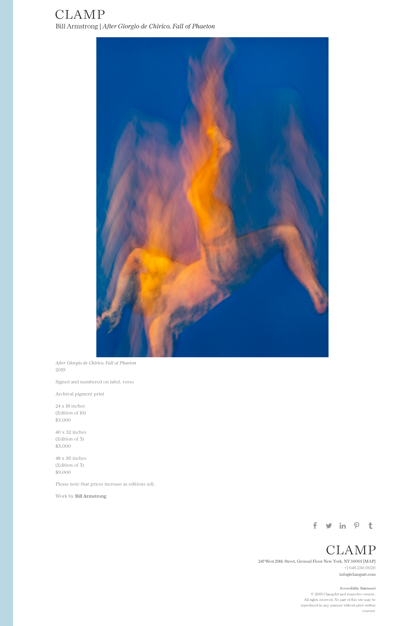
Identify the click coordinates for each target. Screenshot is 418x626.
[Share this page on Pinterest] (357, 525)
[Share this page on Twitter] (329, 525)
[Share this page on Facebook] (315, 525)
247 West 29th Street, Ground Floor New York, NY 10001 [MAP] (317, 560)
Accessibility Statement (358, 588)
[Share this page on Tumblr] (371, 525)
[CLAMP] (80, 17)
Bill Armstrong (90, 495)
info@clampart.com (357, 573)
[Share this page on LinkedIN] (343, 525)
